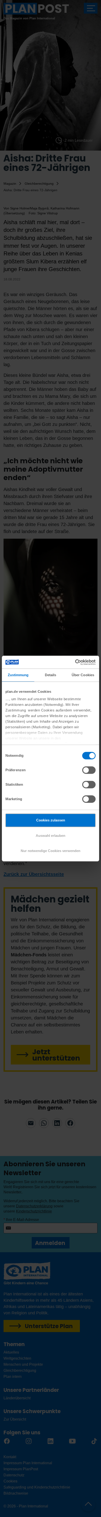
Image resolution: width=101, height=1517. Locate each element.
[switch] (89, 770)
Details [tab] (50, 675)
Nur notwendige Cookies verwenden (50, 851)
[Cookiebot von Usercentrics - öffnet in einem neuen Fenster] (75, 662)
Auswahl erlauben (50, 836)
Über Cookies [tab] (83, 675)
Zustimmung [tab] (18, 675)
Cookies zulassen (50, 820)
